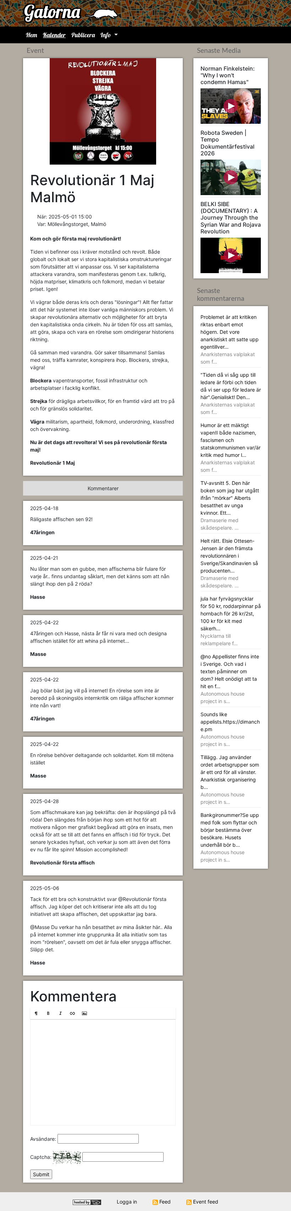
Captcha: (40, 1157)
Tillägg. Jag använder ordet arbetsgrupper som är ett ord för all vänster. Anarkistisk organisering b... (230, 779)
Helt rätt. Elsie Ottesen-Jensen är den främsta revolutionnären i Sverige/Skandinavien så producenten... (229, 563)
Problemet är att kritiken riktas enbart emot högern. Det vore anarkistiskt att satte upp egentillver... (230, 339)
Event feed (205, 1202)
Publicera (83, 35)
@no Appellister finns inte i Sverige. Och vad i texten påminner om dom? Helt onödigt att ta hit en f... (230, 678)
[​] (103, 1072)
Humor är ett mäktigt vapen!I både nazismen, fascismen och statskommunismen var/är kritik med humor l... (230, 447)
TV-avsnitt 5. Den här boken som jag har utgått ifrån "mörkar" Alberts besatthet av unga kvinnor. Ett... (230, 505)
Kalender (54, 35)
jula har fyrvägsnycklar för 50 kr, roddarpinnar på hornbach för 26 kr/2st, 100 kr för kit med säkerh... (231, 621)
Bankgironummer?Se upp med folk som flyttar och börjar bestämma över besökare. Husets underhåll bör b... (230, 837)
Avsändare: (43, 1139)
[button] (36, 1013)
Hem (31, 35)
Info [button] (106, 35)
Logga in (127, 1202)
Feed (164, 1202)
